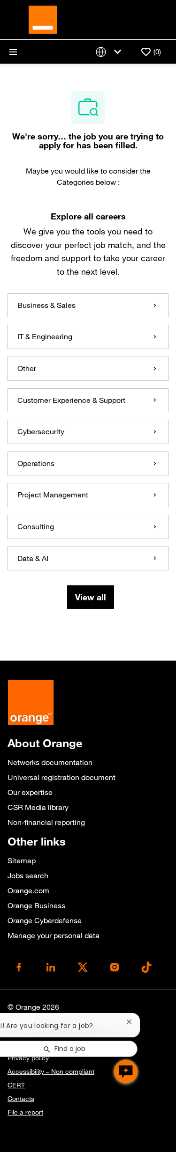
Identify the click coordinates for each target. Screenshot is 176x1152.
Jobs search (28, 875)
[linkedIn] (50, 967)
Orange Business (36, 905)
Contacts (21, 1098)
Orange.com (28, 890)
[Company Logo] (43, 18)
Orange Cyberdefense (45, 920)
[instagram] (114, 967)
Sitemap (22, 860)
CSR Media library (38, 807)
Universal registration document (61, 777)
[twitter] (82, 967)
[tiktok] (146, 967)
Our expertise (30, 792)
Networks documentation (50, 762)
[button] (90, 597)
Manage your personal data (53, 935)
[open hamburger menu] (13, 52)
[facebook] (19, 967)
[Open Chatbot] (126, 1071)
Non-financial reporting (46, 822)
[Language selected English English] (110, 52)
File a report (25, 1112)
